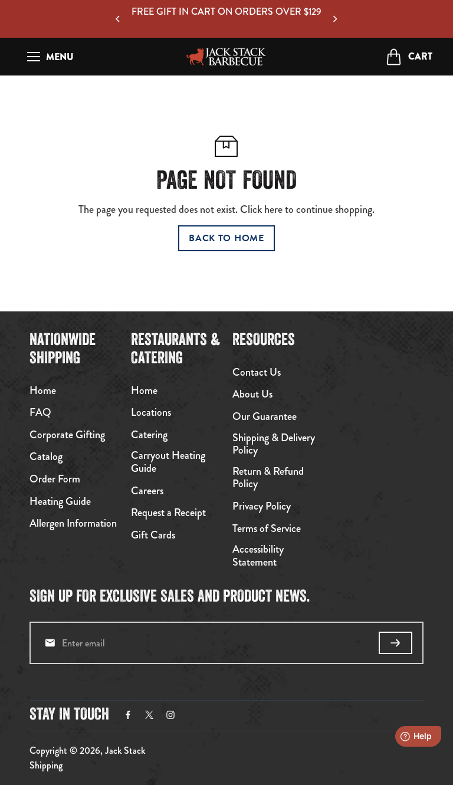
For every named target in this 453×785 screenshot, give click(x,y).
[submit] (395, 643)
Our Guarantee (264, 416)
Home (42, 391)
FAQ (40, 412)
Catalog (46, 457)
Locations (151, 412)
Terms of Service (266, 529)
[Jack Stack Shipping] (226, 56)
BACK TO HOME (226, 238)
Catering (149, 435)
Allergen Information (73, 523)
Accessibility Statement (258, 556)
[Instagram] (170, 715)
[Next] (334, 19)
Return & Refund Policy (268, 478)
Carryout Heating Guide (168, 462)
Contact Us (256, 372)
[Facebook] (128, 715)
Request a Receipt (168, 513)
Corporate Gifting (67, 435)
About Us (252, 394)
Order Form (54, 479)
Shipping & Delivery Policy (273, 444)
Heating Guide (60, 501)
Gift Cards (153, 535)
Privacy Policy (261, 506)
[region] (226, 19)
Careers (147, 491)
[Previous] (118, 19)
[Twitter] (149, 715)
